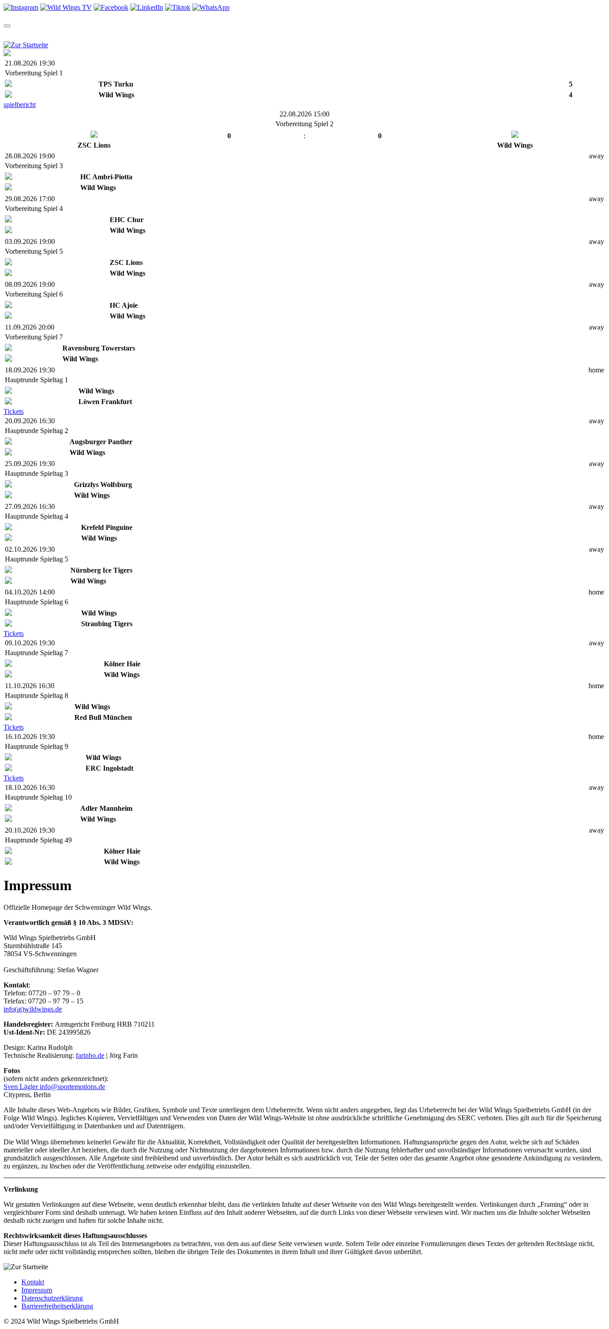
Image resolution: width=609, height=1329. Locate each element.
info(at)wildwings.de (33, 1009)
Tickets (14, 411)
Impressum (36, 1290)
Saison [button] (47, 34)
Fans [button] (350, 34)
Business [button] (387, 34)
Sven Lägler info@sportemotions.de (54, 1086)
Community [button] (237, 34)
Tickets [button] (87, 34)
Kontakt (32, 1282)
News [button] (124, 34)
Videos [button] (159, 34)
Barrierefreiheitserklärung (57, 1306)
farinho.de (90, 1055)
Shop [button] (194, 34)
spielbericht (20, 104)
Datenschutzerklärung (52, 1298)
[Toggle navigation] (7, 26)
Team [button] (13, 34)
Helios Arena (312, 34)
